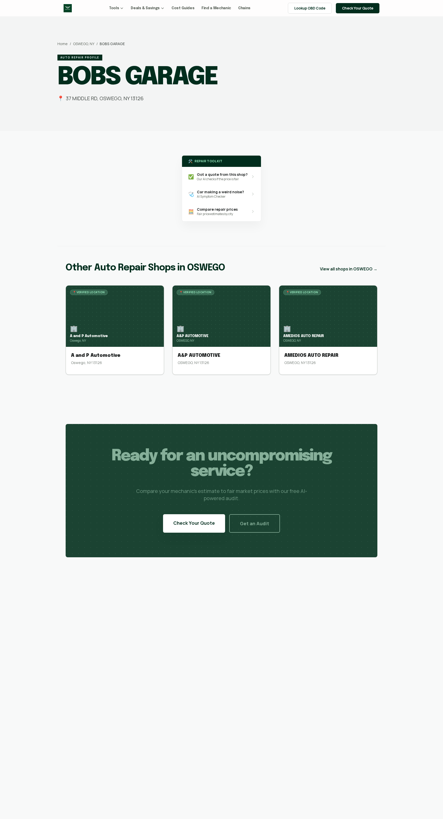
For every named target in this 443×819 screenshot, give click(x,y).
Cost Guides (183, 8)
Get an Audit (254, 523)
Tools (114, 8)
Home (62, 43)
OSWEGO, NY (83, 43)
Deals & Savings (145, 8)
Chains (244, 8)
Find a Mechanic (216, 8)
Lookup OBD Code (309, 8)
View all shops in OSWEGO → (348, 269)
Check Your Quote (357, 8)
